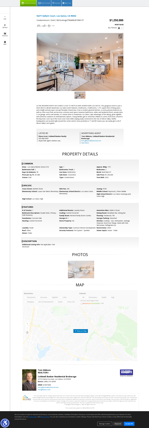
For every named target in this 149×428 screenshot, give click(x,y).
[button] (5, 423)
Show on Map (81, 331)
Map (5, 44)
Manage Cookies (104, 424)
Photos (5, 36)
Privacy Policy (32, 417)
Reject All (118, 424)
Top (5, 19)
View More (85, 143)
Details (5, 27)
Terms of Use (45, 417)
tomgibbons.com (44, 389)
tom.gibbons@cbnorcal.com (91, 141)
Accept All (129, 424)
